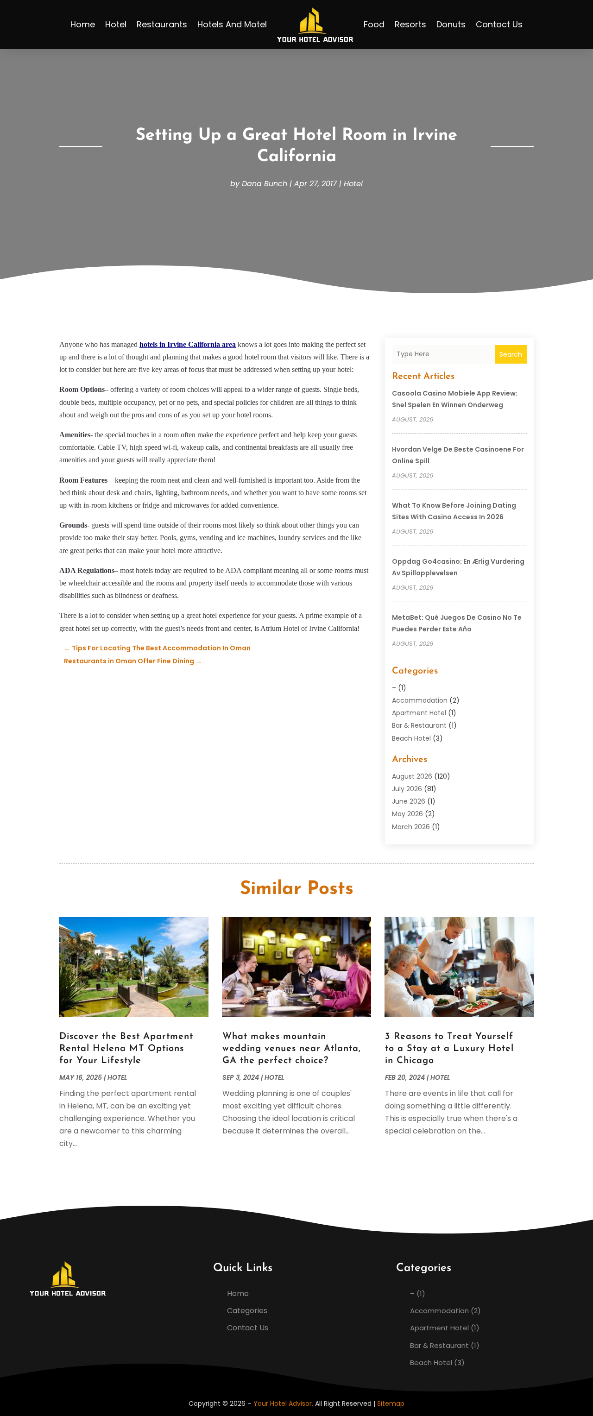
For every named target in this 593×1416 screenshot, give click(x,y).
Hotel (115, 24)
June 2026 (408, 801)
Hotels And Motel (232, 24)
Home (82, 24)
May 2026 (407, 813)
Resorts (410, 24)
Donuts (451, 24)
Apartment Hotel (419, 712)
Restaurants (162, 24)
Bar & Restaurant (419, 725)
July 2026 (407, 788)
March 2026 (411, 826)
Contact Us (499, 24)
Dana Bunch (264, 183)
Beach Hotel (411, 738)
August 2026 (412, 776)
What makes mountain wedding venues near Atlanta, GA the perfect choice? (291, 1048)
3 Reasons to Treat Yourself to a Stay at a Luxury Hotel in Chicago (449, 1048)
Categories (247, 1310)
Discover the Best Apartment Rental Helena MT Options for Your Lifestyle (126, 1048)
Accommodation (420, 700)
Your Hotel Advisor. (283, 1403)
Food (374, 24)
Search (510, 354)
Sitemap (390, 1403)
